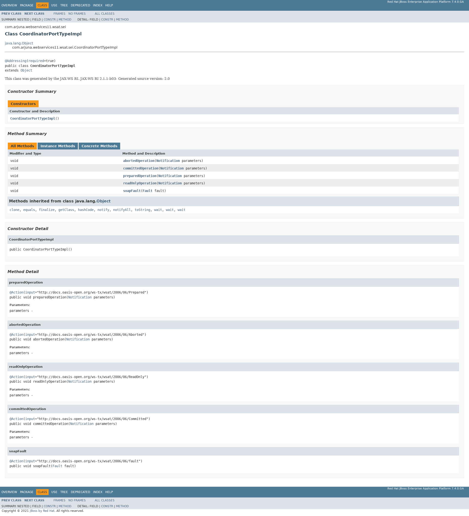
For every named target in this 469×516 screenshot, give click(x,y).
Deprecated (80, 5)
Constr (50, 19)
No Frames (77, 13)
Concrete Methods (99, 146)
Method (65, 19)
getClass (66, 210)
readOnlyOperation (139, 183)
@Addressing (15, 61)
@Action (16, 292)
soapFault (132, 191)
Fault (147, 191)
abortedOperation (138, 161)
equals (29, 210)
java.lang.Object (19, 43)
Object (26, 70)
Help (109, 5)
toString (142, 210)
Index (97, 5)
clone (14, 210)
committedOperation (140, 168)
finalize (46, 210)
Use (54, 5)
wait (158, 210)
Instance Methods (58, 146)
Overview (9, 5)
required (36, 61)
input (30, 292)
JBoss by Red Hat (42, 511)
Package (26, 5)
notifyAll (122, 210)
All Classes (105, 13)
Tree (64, 5)
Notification (168, 161)
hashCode (86, 210)
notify (103, 210)
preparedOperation (139, 176)
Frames (59, 13)
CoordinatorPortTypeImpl (32, 118)
